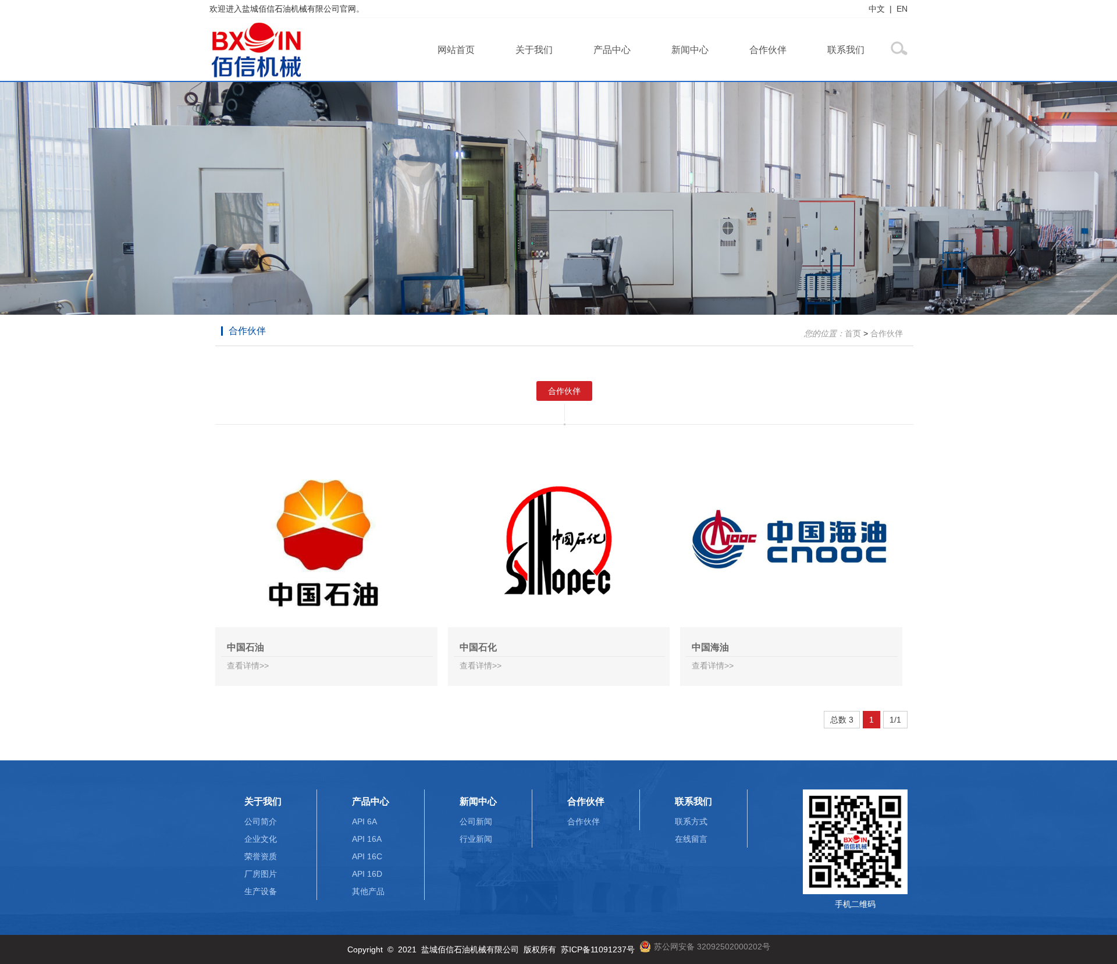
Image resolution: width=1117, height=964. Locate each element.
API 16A (367, 839)
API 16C (367, 856)
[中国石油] (326, 542)
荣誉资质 (260, 856)
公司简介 (260, 821)
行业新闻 (476, 839)
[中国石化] (559, 542)
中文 (877, 8)
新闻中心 (690, 50)
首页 (853, 333)
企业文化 (260, 839)
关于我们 (534, 50)
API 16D (367, 873)
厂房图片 (260, 873)
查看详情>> (248, 665)
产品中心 (612, 50)
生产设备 (260, 891)
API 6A (364, 821)
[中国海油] (791, 542)
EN (902, 8)
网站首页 (456, 50)
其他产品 (368, 891)
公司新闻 (476, 821)
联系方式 (691, 821)
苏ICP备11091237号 (598, 949)
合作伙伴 (768, 50)
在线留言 (691, 839)
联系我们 (846, 50)
